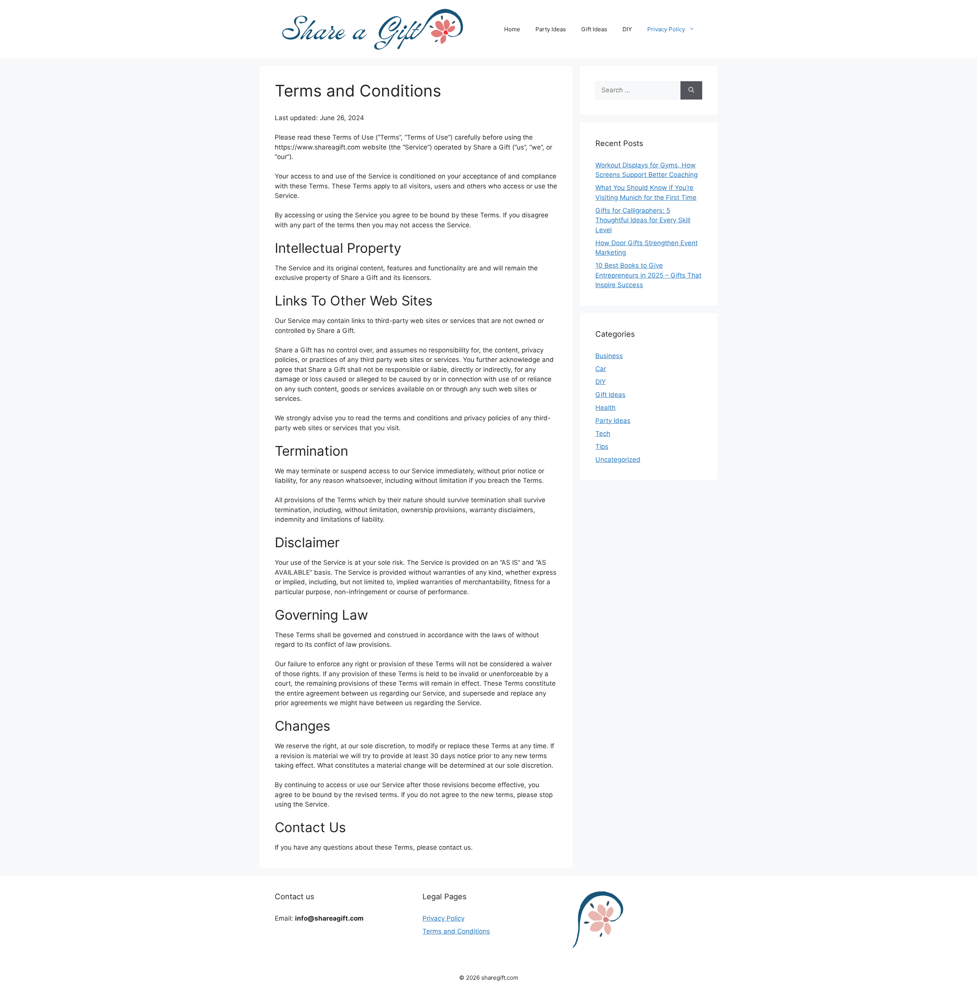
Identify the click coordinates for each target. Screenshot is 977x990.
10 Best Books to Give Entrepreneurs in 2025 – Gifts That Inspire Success (648, 275)
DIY (627, 29)
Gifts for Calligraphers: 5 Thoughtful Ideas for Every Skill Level (642, 220)
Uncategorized (617, 459)
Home (512, 29)
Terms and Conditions (456, 931)
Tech (602, 433)
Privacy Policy (666, 29)
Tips (601, 446)
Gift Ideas (594, 29)
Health (605, 407)
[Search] (691, 90)
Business (609, 356)
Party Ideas (550, 29)
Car (600, 369)
